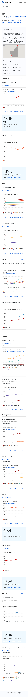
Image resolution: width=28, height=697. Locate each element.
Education (10, 22)
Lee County (9, 16)
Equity (3, 22)
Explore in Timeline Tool (19, 111)
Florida (14, 16)
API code (11, 111)
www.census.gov (6, 73)
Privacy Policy (19, 695)
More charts (23, 78)
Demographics (17, 22)
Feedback (21, 2)
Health (19, 20)
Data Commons (8, 2)
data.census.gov (14, 351)
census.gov (8, 91)
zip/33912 (24, 14)
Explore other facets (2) (7, 85)
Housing (4, 23)
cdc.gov (7, 196)
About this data (14, 91)
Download (6, 111)
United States (19, 16)
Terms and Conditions (10, 695)
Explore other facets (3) (7, 459)
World (7, 17)
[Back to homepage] (3, 2)
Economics (12, 20)
